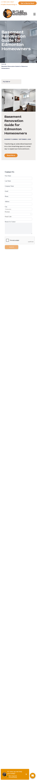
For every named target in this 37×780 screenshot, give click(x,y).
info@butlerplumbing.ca (9, 4)
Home (3, 64)
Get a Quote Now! (27, 3)
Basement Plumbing (11, 139)
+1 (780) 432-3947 (7, 2)
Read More (11, 155)
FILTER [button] (6, 82)
